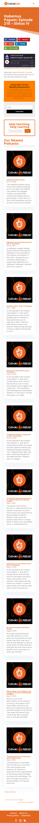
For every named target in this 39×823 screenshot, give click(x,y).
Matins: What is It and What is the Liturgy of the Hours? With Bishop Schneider (19, 692)
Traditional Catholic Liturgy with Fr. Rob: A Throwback (19, 435)
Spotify (29, 72)
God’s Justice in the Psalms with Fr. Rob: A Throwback (19, 564)
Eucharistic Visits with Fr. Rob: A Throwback (18, 371)
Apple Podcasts (19, 72)
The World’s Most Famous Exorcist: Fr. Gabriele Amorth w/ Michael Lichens (19, 499)
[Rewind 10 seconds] (12, 63)
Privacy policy (13, 815)
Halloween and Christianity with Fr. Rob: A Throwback (19, 243)
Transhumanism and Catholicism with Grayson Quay (19, 757)
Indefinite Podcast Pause (16, 180)
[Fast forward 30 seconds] (18, 63)
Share (32, 65)
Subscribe (25, 65)
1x (15, 62)
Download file (9, 68)
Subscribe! (25, 815)
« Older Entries (10, 792)
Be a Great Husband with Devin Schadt (18, 628)
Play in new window (23, 68)
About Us (23, 813)
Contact (13, 813)
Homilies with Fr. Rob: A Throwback (19, 306)
